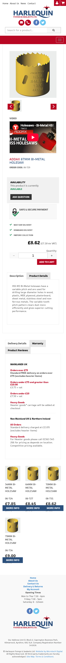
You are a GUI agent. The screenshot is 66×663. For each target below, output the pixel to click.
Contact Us (33, 583)
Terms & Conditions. (45, 656)
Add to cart (46, 261)
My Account (33, 589)
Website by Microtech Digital (49, 651)
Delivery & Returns (33, 586)
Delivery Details (17, 343)
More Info (12, 508)
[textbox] (26, 30)
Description (17, 275)
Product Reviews (18, 350)
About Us (14, 3)
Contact (32, 3)
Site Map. (31, 656)
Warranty (37, 343)
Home (5, 3)
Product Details (38, 275)
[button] (11, 107)
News (23, 3)
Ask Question (21, 196)
